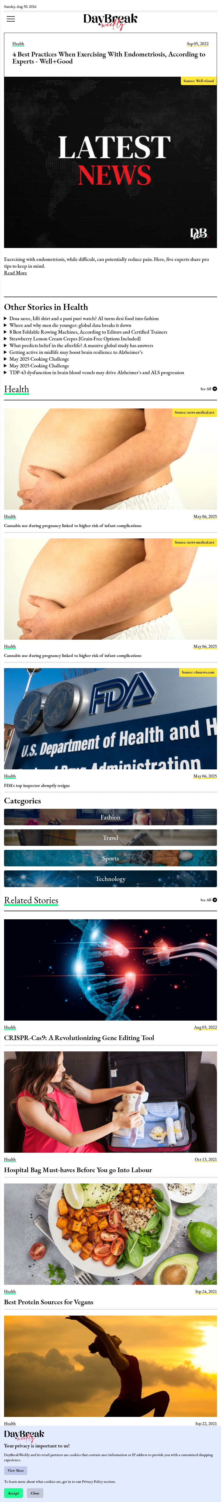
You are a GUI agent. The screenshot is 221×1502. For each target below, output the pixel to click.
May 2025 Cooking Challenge (39, 359)
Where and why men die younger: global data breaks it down (70, 325)
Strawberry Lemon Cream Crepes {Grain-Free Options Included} (75, 338)
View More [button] (16, 1470)
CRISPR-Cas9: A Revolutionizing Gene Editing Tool (79, 1037)
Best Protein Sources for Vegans (48, 1301)
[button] (11, 19)
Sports (110, 858)
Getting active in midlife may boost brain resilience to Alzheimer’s (76, 352)
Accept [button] (13, 1493)
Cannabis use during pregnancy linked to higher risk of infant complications (72, 525)
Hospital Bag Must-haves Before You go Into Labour (78, 1169)
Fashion (110, 817)
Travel (110, 837)
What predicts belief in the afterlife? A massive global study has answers (81, 345)
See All (206, 388)
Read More (15, 272)
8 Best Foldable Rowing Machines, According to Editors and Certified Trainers (88, 331)
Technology (110, 878)
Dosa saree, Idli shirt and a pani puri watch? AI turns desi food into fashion (84, 318)
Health (18, 43)
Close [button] (35, 1493)
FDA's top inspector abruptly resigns (37, 785)
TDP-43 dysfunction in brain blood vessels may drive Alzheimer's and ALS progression (96, 372)
